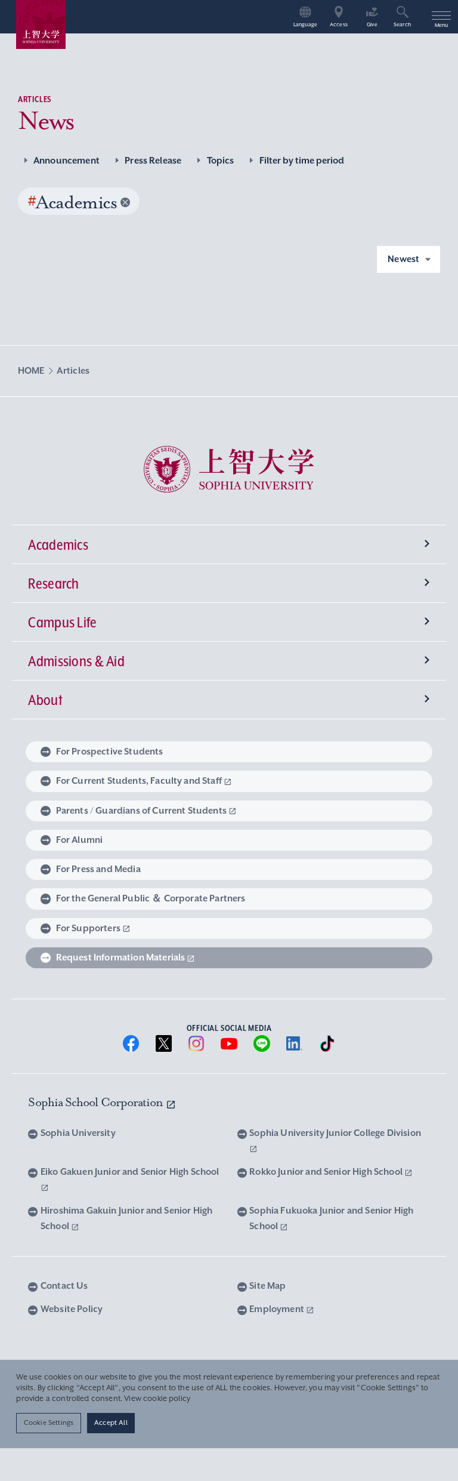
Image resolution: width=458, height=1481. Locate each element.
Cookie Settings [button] (48, 1422)
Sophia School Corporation (96, 1102)
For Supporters (88, 928)
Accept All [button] (111, 1422)
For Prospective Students (109, 752)
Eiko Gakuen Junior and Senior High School (130, 1172)
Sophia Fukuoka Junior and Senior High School (331, 1218)
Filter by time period (301, 161)
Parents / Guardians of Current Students (141, 811)
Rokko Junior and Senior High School (326, 1172)
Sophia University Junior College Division (335, 1133)
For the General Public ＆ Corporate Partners (151, 898)
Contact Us (64, 1286)
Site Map (267, 1286)
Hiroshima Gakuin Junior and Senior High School (126, 1218)
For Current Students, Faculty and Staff (139, 781)
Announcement (66, 161)
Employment (277, 1309)
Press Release (153, 161)
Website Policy (72, 1309)
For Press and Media (98, 869)
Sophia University (78, 1133)
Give (372, 24)
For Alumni (79, 840)
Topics (220, 161)
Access (339, 24)
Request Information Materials (120, 957)
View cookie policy (157, 1398)
